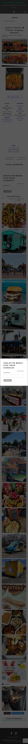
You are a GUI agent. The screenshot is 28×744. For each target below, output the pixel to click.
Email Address (7, 372)
